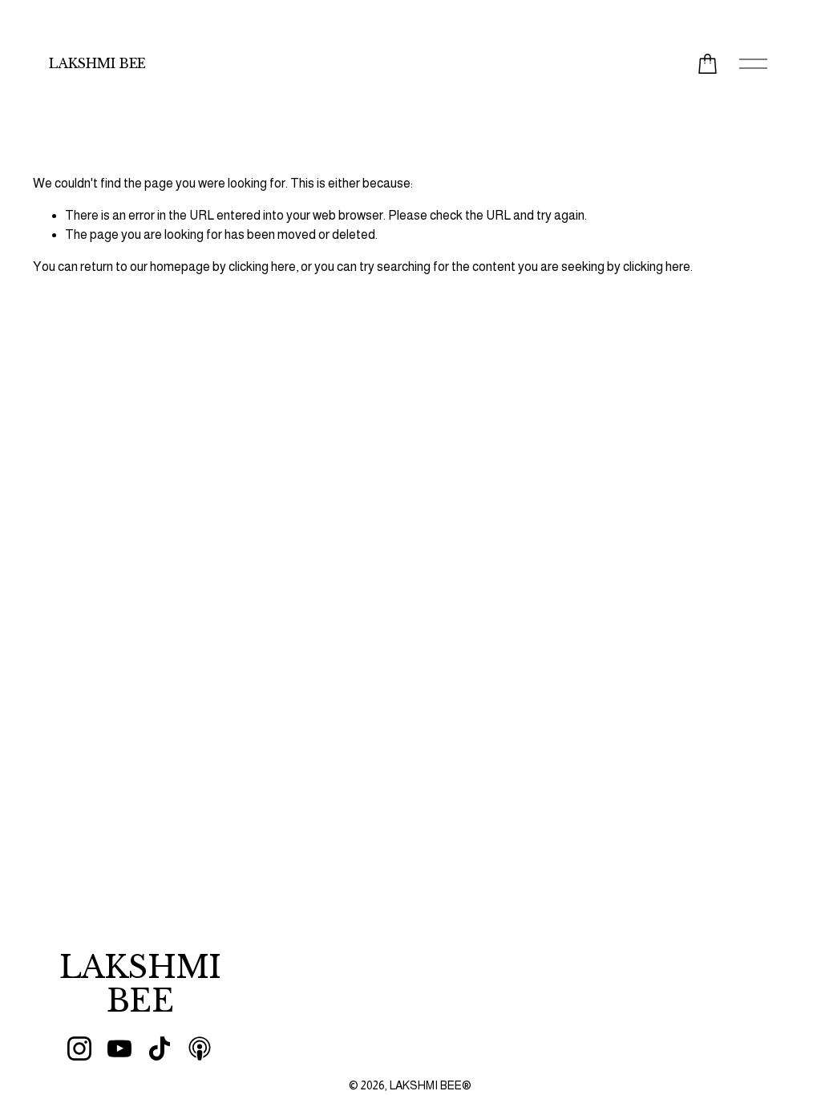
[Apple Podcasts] (199, 1048)
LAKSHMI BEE (97, 63)
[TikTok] (159, 1048)
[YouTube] (119, 1048)
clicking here (262, 266)
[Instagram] (79, 1048)
